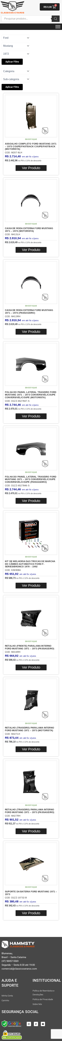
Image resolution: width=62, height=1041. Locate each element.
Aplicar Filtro (12, 61)
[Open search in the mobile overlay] (31, 19)
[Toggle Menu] (57, 26)
